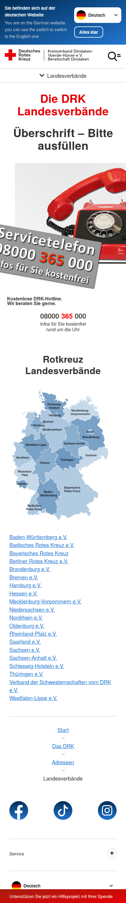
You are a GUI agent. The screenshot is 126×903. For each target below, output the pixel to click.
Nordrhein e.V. (26, 617)
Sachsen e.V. (24, 649)
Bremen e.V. (23, 577)
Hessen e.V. (23, 593)
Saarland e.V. (25, 641)
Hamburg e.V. (25, 585)
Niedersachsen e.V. (32, 609)
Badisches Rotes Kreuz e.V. (41, 545)
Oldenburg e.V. (26, 625)
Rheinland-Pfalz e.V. (33, 633)
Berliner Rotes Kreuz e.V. (38, 561)
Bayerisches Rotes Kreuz (39, 553)
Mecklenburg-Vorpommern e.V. (45, 601)
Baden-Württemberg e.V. (38, 537)
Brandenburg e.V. (29, 569)
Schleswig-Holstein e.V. (36, 666)
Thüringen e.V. (26, 673)
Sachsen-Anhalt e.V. (33, 657)
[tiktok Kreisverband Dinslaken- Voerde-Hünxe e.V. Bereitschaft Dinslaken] (63, 810)
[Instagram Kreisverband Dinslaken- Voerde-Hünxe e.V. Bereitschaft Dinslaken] (107, 810)
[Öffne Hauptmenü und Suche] (114, 56)
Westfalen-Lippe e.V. (33, 698)
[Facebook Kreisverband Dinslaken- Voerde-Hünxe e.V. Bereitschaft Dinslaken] (18, 810)
